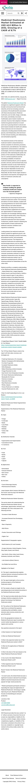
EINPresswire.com (10, 99)
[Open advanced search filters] (22, 13)
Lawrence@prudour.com (8, 705)
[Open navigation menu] (2, 13)
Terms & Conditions (20, 778)
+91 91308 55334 (5, 703)
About (7, 775)
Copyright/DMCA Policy (9, 781)
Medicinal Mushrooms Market (15, 103)
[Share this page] (26, 13)
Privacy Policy (21, 781)
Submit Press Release (8, 778)
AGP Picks (4, 2)
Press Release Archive (16, 775)
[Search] (18, 13)
